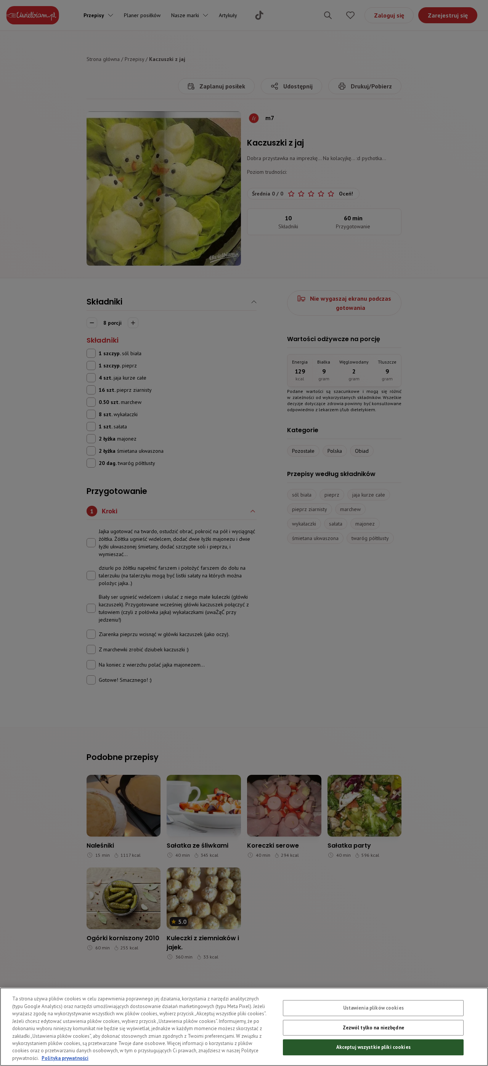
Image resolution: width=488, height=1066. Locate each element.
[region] (244, 1026)
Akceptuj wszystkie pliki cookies (373, 1047)
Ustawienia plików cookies (373, 1008)
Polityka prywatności (65, 1058)
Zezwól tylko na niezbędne (373, 1027)
